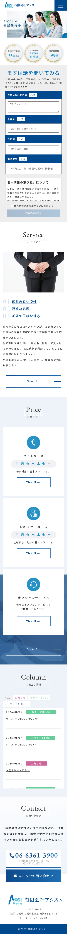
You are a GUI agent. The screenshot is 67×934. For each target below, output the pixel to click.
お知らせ (20, 697)
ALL (7, 697)
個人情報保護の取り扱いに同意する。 (35, 205)
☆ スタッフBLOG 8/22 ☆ (22, 718)
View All (33, 381)
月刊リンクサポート (16, 704)
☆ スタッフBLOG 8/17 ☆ (22, 744)
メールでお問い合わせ (35, 875)
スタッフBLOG (39, 697)
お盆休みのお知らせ (18, 770)
